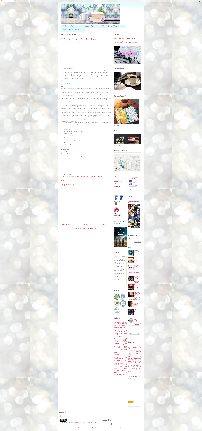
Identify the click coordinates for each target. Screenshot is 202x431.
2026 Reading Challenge (134, 178)
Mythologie (124, 344)
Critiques (73, 176)
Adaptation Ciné (137, 347)
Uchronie (120, 366)
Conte (125, 332)
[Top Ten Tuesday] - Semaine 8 (136, 259)
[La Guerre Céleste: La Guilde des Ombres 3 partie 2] (130, 227)
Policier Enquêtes (120, 349)
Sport (122, 361)
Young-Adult (99, 176)
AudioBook (116, 323)
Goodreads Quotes (122, 285)
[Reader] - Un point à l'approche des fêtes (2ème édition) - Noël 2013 (137, 321)
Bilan (137, 350)
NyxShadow (135, 181)
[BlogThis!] (66, 174)
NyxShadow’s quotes (119, 256)
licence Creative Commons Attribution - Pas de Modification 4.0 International (77, 424)
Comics (121, 332)
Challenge (138, 351)
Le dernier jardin (92, 176)
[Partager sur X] (68, 174)
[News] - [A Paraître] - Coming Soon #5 (124, 38)
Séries (122, 26)
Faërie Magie (120, 340)
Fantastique (118, 336)
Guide (115, 341)
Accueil (86, 224)
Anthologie (124, 322)
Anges (119, 322)
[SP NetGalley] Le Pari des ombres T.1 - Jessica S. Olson (137, 312)
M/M (114, 344)
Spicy (119, 361)
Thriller (125, 364)
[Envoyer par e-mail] (65, 174)
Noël (135, 363)
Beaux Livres (117, 325)
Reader (64, 26)
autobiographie (117, 374)
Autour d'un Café (89, 26)
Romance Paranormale (120, 358)
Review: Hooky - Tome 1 (137, 251)
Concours (139, 354)
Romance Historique (120, 357)
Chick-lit (115, 329)
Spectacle (115, 361)
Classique (116, 331)
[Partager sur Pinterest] (71, 174)
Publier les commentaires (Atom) (89, 228)
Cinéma (79, 26)
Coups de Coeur (134, 356)
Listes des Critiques (112, 26)
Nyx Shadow (74, 422)
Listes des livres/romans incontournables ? (73, 30)
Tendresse (120, 364)
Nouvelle (124, 347)
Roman (125, 350)
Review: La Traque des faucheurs (136, 286)
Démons (124, 335)
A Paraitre (130, 346)
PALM (139, 363)
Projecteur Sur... (131, 365)
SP (126, 360)
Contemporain (118, 333)
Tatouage (121, 363)
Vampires (123, 368)
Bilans (71, 26)
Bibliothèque (132, 350)
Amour (115, 322)
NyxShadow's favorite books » (134, 230)
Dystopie (77, 176)
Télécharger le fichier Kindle (70, 147)
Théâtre (115, 366)
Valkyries (115, 368)
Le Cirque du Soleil (134, 361)
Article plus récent (66, 224)
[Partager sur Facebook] (69, 174)
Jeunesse (116, 343)
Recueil (115, 350)
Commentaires (133, 336)
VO (125, 366)
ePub (122, 374)
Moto (120, 344)
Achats (139, 346)
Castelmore (67, 176)
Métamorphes (123, 346)
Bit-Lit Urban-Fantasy (120, 326)
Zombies (125, 372)
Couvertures (130, 358)
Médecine (116, 346)
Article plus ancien (105, 224)
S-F (124, 360)
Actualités (130, 347)
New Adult (117, 347)
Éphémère (66, 151)
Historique (119, 341)
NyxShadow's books (133, 201)
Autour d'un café (137, 348)
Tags (118, 363)
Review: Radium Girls (137, 266)
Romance (117, 352)
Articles (131, 333)
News (102, 26)
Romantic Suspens (118, 360)
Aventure (122, 323)
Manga (117, 344)
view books (138, 191)
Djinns (115, 334)
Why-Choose (116, 370)
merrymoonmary (110, 427)
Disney (125, 333)
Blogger (121, 427)
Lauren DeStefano (84, 176)
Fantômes (124, 338)
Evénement (130, 359)
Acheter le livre (67, 144)
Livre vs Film (123, 343)
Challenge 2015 (131, 353)
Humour (124, 341)
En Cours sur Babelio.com (118, 182)
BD (126, 323)
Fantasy (116, 338)
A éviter (135, 346)
